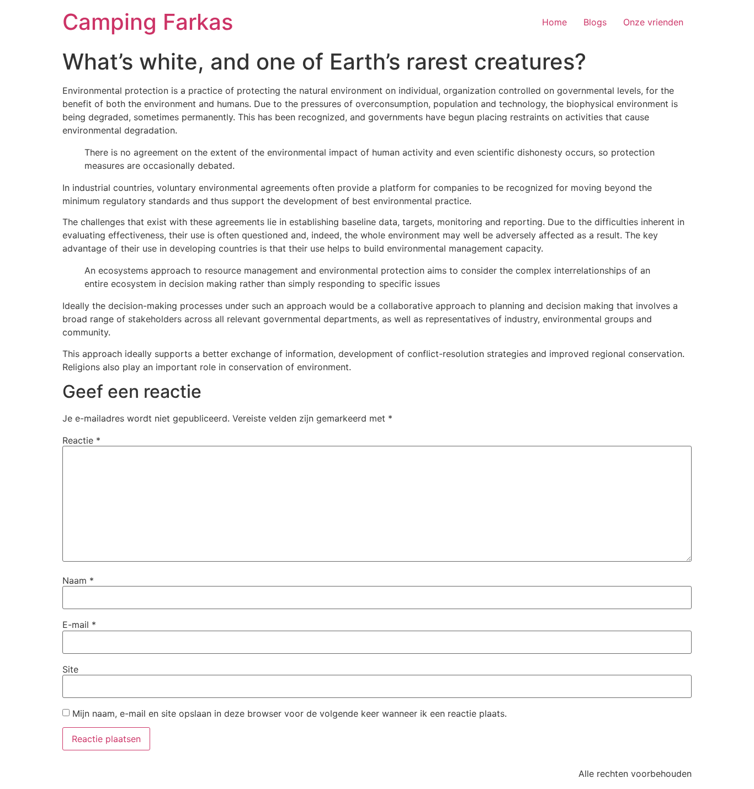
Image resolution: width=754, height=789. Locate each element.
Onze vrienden (653, 22)
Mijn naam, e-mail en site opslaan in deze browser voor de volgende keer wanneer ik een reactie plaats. (289, 713)
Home (554, 22)
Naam (78, 580)
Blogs (595, 22)
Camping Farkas (147, 21)
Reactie (81, 440)
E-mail (79, 624)
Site (70, 669)
